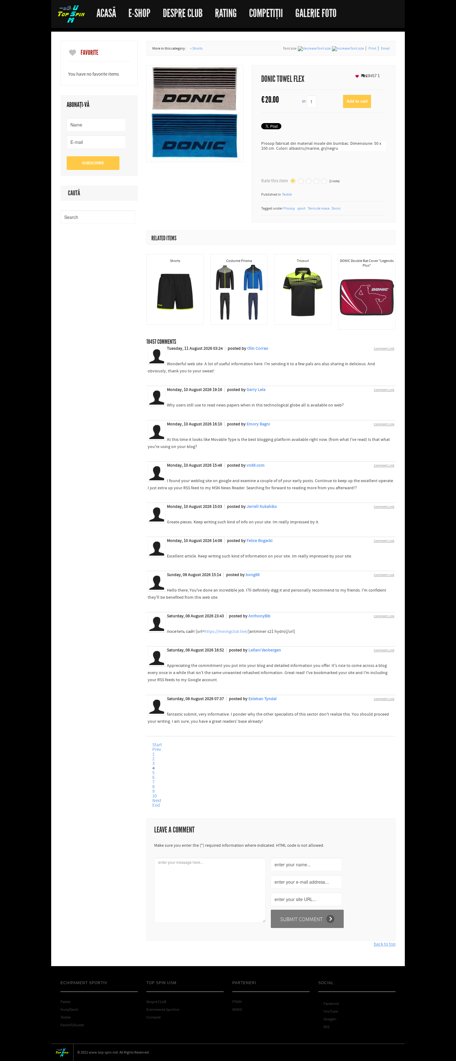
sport (301, 208)
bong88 (253, 574)
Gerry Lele (256, 389)
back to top (385, 944)
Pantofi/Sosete (72, 1025)
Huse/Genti (69, 1009)
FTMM (237, 1002)
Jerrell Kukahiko (262, 506)
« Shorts (196, 48)
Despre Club (183, 11)
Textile (287, 194)
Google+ (327, 1019)
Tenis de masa (318, 208)
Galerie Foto (316, 11)
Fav (363, 75)
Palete (65, 1002)
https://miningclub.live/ (226, 631)
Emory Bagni (258, 424)
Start (157, 745)
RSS (323, 1027)
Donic (336, 208)
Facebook (328, 1003)
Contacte (153, 1017)
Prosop (289, 208)
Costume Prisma (239, 261)
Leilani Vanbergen (264, 650)
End (156, 805)
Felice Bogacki (259, 540)
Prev (156, 749)
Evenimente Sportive (162, 1009)
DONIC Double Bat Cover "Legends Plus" (367, 263)
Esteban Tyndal (262, 698)
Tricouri (303, 261)
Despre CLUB (156, 1002)
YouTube (328, 1011)
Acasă (106, 11)
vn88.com (256, 465)
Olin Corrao (257, 348)
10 (154, 796)
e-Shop (139, 11)
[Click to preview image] (195, 113)
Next (156, 800)
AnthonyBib (259, 616)
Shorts (175, 261)
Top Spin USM (71, 14)
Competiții (266, 11)
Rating (226, 11)
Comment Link (384, 349)
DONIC (237, 1009)
